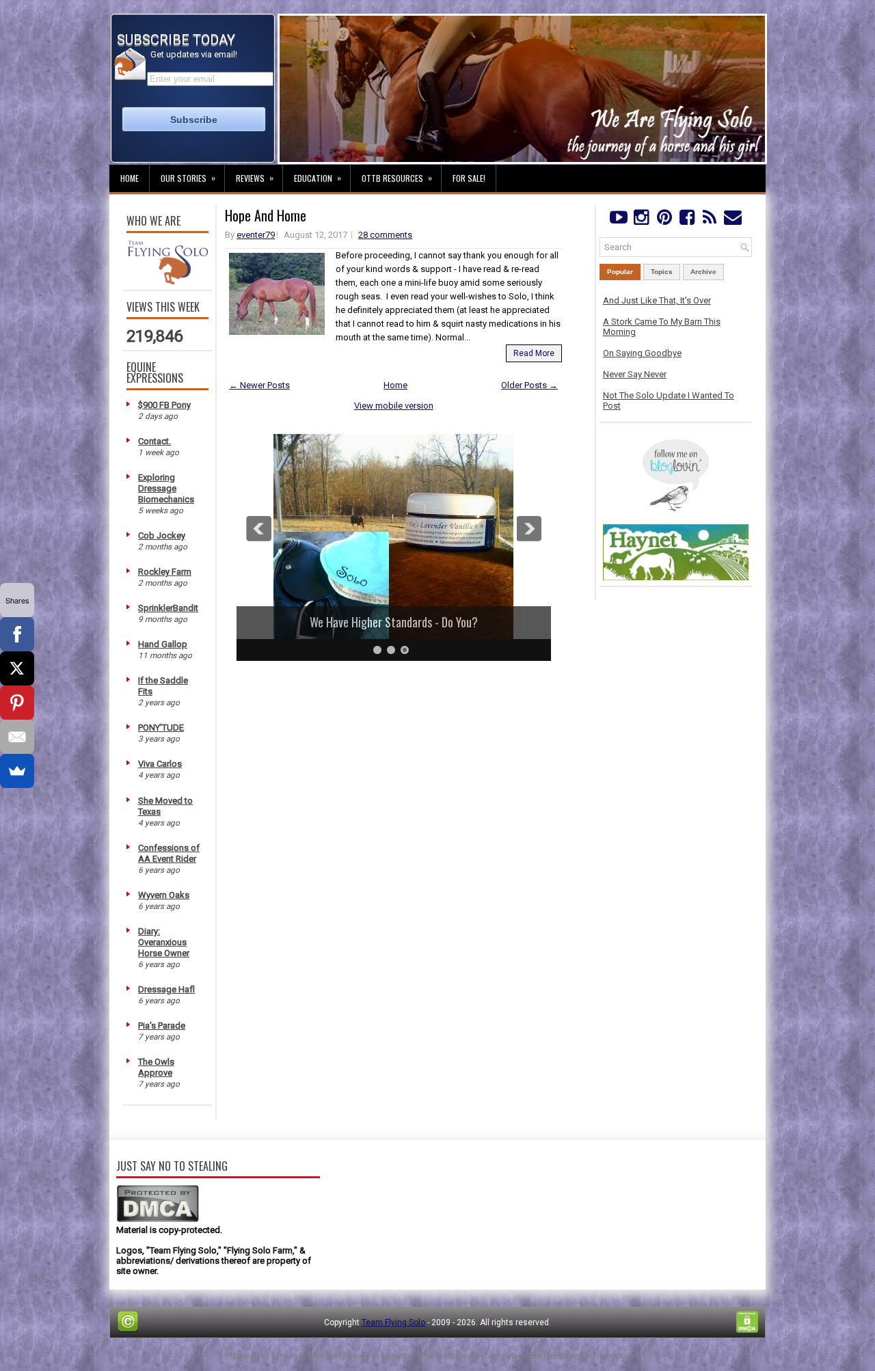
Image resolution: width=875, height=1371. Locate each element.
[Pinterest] (664, 220)
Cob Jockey (161, 535)
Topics (662, 271)
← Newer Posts (259, 385)
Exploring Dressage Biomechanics (166, 488)
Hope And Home (265, 215)
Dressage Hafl (166, 989)
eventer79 (256, 235)
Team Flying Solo (393, 1322)
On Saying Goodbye (642, 353)
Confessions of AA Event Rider (169, 853)
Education (317, 178)
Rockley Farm (164, 572)
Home (129, 178)
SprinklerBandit (168, 608)
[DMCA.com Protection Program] (157, 1219)
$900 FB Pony (164, 405)
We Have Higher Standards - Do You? (383, 622)
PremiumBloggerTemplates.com (480, 1356)
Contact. (154, 441)
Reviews (254, 178)
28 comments (385, 235)
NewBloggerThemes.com (595, 1356)
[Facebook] (686, 220)
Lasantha (398, 1356)
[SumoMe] (17, 771)
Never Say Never (635, 374)
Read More (533, 353)
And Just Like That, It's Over (657, 300)
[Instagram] (641, 220)
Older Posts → (529, 385)
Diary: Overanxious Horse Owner (163, 942)
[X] (17, 668)
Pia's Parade (161, 1025)
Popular (620, 271)
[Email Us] (732, 220)
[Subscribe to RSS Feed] (710, 220)
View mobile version (393, 406)
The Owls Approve (156, 1067)
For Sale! (469, 178)
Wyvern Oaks (163, 895)
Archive (703, 271)
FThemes (288, 1356)
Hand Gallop (162, 644)
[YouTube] (618, 220)
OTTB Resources (397, 178)
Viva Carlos (160, 764)
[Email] (17, 737)
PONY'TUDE (161, 727)
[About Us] (167, 281)
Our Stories (188, 178)
